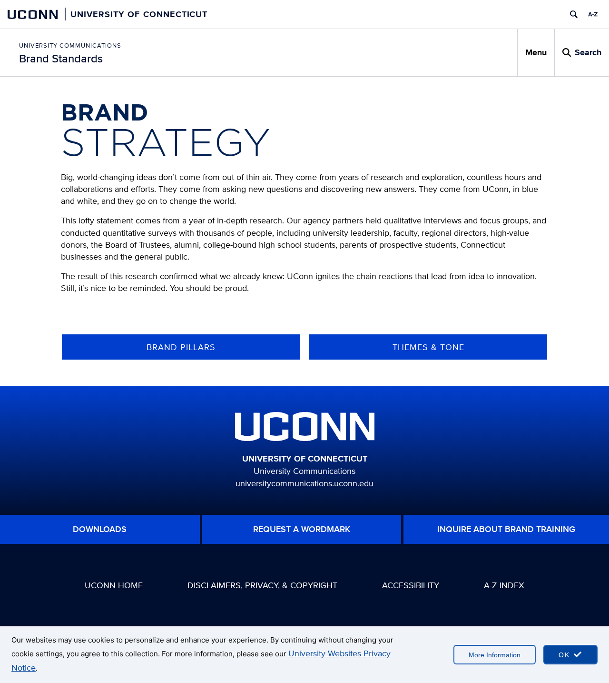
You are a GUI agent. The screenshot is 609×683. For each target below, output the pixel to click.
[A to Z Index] (592, 14)
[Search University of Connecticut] (573, 14)
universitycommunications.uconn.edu (304, 483)
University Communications (70, 45)
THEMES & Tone (428, 347)
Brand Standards (61, 58)
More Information (495, 655)
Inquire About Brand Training (506, 529)
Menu (536, 52)
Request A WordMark (301, 529)
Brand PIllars (181, 347)
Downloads (100, 529)
